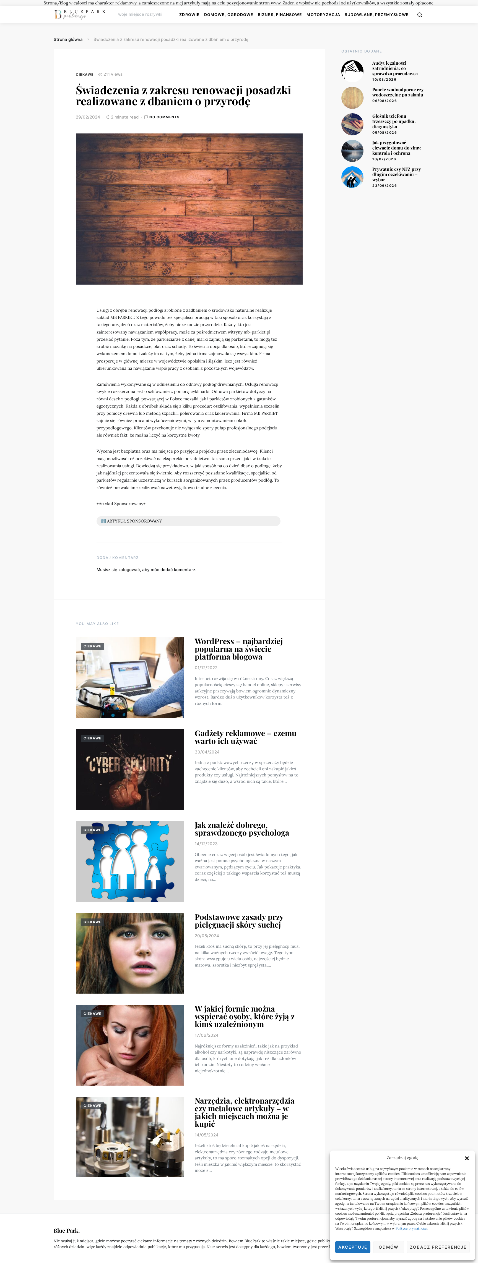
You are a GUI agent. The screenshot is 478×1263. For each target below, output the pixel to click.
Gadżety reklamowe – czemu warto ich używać (246, 737)
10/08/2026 (384, 79)
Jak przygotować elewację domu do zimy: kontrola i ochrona (397, 148)
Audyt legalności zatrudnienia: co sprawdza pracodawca (395, 68)
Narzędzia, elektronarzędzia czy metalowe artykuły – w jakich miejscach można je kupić (245, 1112)
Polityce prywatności (411, 1228)
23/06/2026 (384, 185)
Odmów (389, 1247)
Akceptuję (352, 1247)
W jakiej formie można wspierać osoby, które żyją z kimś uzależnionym (245, 1016)
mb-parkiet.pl (257, 332)
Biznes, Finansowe (280, 14)
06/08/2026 (384, 101)
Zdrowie (189, 14)
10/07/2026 (384, 159)
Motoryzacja (323, 14)
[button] (467, 1157)
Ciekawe (85, 74)
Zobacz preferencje (438, 1247)
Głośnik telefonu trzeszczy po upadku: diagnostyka (394, 121)
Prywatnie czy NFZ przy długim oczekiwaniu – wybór (396, 174)
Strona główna (68, 39)
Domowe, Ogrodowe (228, 14)
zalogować (129, 569)
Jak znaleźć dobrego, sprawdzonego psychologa (242, 828)
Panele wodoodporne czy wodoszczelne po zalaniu (398, 92)
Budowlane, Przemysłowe (377, 14)
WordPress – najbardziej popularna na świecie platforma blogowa (239, 648)
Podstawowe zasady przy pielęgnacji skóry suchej (239, 920)
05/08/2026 (384, 132)
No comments (164, 117)
